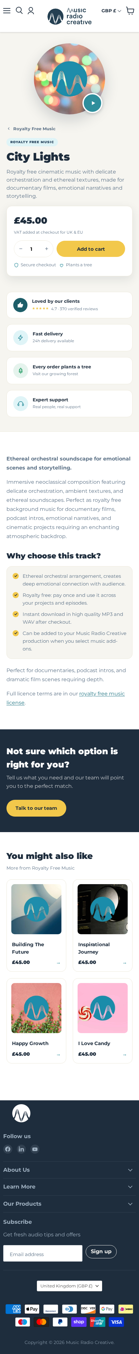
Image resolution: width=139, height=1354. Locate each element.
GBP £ (109, 11)
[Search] (19, 10)
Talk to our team (36, 808)
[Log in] (30, 10)
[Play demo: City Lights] (92, 103)
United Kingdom (66, 1285)
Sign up (101, 1251)
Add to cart (91, 249)
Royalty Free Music (34, 128)
